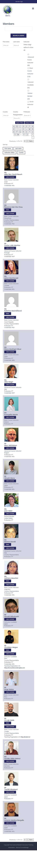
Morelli (13, 542)
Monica (7, 542)
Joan (6, 511)
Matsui (17, 758)
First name (6, 42)
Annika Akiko (9, 758)
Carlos (6, 245)
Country (5, 112)
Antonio (7, 820)
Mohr (10, 511)
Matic (12, 720)
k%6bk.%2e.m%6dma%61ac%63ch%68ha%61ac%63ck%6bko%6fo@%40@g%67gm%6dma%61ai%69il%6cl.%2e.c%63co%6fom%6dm (7, 313)
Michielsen (13, 445)
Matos (11, 689)
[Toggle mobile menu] (33, 8)
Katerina (7, 311)
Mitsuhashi (14, 616)
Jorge (6, 689)
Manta (15, 414)
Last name (16, 42)
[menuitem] (19, 1)
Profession (27, 112)
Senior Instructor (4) (30, 104)
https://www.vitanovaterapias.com (14, 668)
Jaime (6, 278)
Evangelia (8, 414)
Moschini (14, 578)
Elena (6, 349)
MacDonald (13, 278)
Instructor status (9, 152)
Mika (6, 174)
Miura (12, 478)
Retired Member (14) (29, 96)
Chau (20, 207)
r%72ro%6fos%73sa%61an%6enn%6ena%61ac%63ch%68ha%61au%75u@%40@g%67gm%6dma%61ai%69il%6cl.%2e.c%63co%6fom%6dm (7, 209)
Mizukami (14, 789)
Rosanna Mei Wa (11, 207)
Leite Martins (15, 245)
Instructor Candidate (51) (30, 85)
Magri (10, 382)
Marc (6, 445)
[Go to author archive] (11, 163)
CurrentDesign (24, 847)
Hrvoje (7, 720)
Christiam (8, 647)
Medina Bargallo (17, 820)
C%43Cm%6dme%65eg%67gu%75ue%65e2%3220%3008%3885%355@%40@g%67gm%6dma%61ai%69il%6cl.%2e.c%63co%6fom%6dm (7, 650)
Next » (31, 141)
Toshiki (7, 789)
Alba (6, 382)
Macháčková (16, 311)
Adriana (7, 578)
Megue (15, 647)
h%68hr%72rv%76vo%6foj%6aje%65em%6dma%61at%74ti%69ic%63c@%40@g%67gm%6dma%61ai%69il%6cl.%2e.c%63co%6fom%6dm (7, 723)
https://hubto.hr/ (25, 737)
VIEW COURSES (10, 177)
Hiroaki (7, 616)
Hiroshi (7, 478)
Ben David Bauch (15, 174)
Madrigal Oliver (15, 349)
